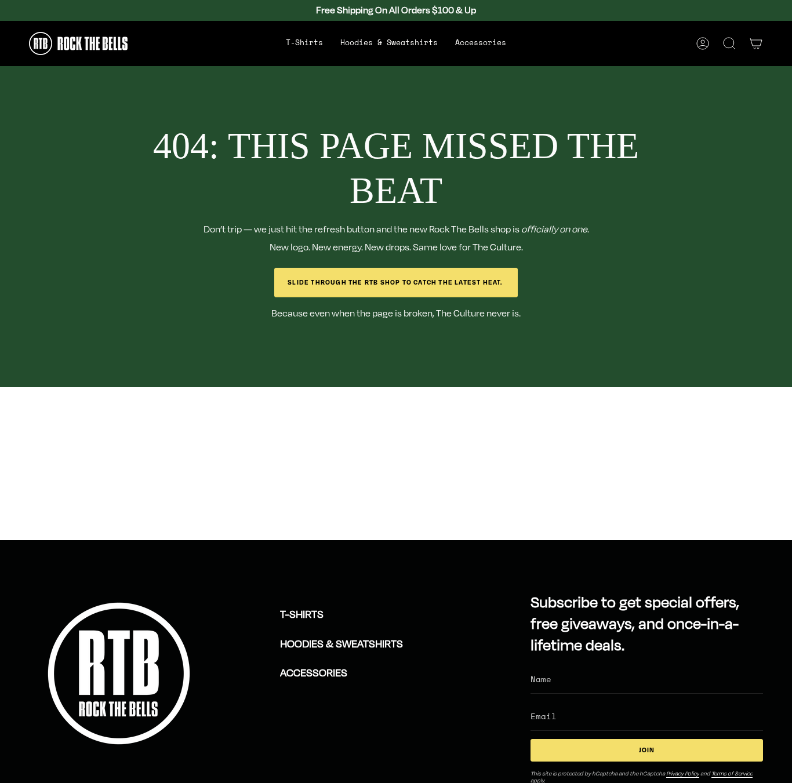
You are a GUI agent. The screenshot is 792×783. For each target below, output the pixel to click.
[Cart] (756, 43)
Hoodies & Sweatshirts (341, 643)
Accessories (313, 672)
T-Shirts (302, 614)
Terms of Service (732, 774)
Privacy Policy (682, 774)
